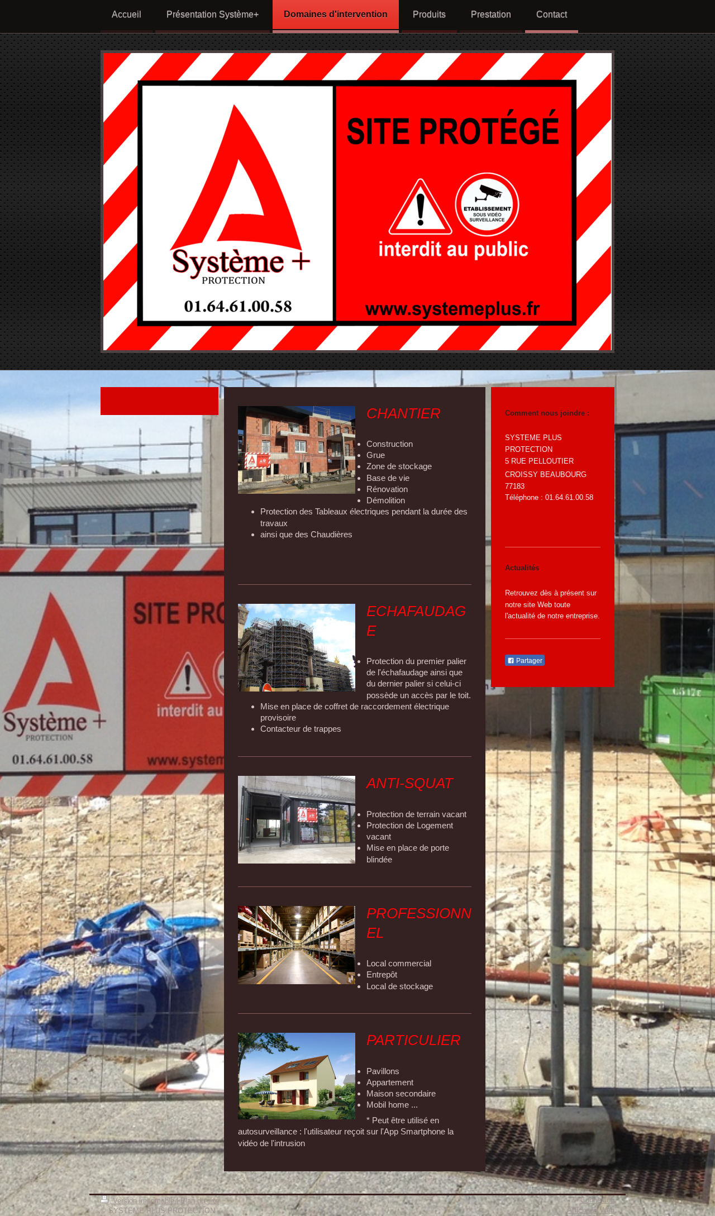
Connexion (597, 1200)
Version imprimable (144, 1200)
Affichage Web (590, 1210)
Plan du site (199, 1200)
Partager (528, 661)
